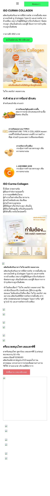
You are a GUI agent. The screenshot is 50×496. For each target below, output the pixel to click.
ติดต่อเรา (36, 4)
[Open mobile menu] (17, 3)
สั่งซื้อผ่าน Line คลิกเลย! (16, 372)
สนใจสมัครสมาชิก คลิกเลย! (18, 40)
